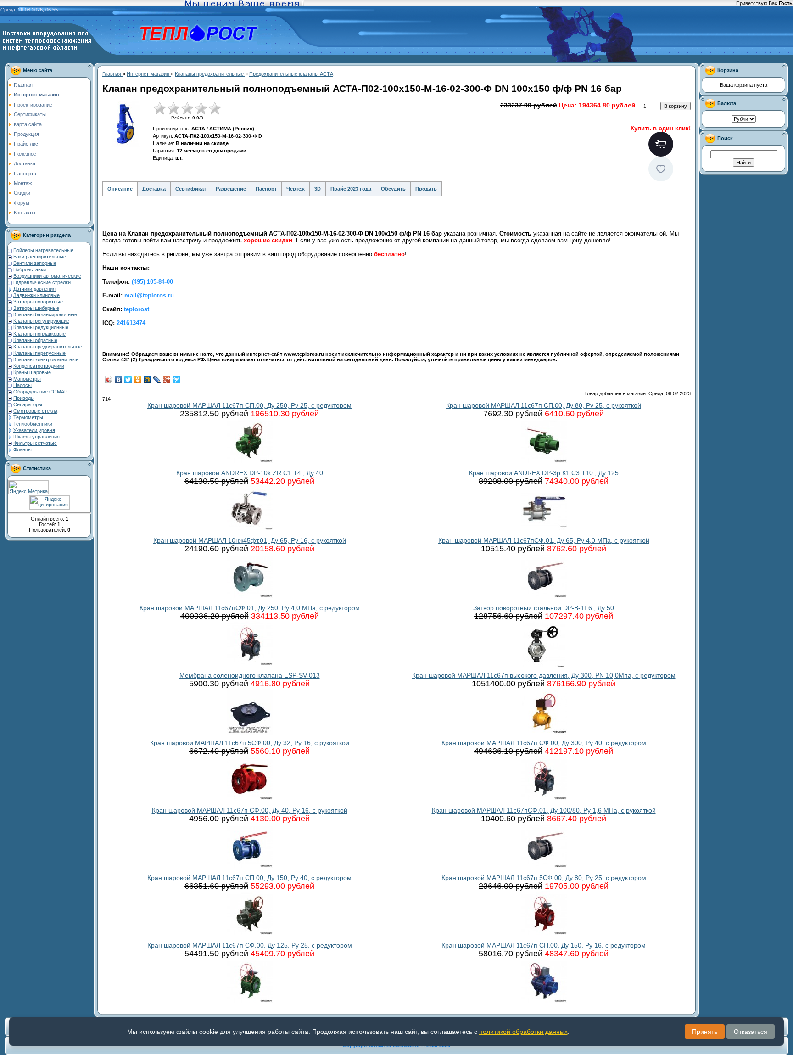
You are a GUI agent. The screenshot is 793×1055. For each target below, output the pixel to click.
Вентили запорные (34, 263)
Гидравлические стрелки (42, 282)
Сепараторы (27, 404)
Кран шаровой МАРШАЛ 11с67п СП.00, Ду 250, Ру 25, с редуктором (249, 405)
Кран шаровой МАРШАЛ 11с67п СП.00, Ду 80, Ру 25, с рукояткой (543, 405)
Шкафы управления (36, 436)
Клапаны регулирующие (41, 321)
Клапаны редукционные (40, 327)
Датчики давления (34, 289)
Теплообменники (32, 423)
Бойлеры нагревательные (43, 250)
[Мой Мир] (147, 380)
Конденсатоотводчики (38, 366)
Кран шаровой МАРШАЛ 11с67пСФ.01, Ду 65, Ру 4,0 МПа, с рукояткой (543, 540)
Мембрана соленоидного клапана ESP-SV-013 (249, 675)
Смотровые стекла (35, 411)
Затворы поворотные (38, 301)
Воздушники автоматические (47, 276)
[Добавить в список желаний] (660, 169)
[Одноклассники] (138, 380)
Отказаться (750, 1031)
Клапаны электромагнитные (45, 359)
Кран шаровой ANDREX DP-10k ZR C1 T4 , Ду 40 (249, 473)
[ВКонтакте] (118, 380)
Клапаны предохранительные (47, 346)
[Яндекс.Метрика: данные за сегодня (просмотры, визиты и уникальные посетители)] (28, 487)
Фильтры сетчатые (35, 443)
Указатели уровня (34, 430)
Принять (704, 1031)
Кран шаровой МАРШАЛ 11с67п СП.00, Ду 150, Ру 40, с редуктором (249, 877)
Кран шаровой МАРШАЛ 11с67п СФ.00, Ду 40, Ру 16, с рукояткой (249, 810)
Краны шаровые (32, 372)
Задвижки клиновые (36, 295)
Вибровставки (29, 269)
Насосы (22, 385)
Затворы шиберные (36, 308)
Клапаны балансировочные (45, 314)
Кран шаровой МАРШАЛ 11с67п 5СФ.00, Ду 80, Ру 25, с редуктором (543, 877)
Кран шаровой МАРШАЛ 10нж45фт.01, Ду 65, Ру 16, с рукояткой (249, 540)
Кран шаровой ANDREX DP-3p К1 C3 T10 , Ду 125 (544, 473)
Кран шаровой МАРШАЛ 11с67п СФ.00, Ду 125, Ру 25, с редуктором (249, 945)
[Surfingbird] (176, 380)
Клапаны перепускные (39, 353)
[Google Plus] (167, 380)
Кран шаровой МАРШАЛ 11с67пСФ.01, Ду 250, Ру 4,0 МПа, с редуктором (250, 608)
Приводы (23, 398)
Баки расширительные (39, 256)
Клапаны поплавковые (39, 334)
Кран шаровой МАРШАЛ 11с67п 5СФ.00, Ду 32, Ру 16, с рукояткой (249, 742)
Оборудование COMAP (40, 391)
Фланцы (22, 449)
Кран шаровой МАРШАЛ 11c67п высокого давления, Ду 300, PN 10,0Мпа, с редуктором (544, 675)
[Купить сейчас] (660, 144)
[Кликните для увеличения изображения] (125, 124)
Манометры (27, 379)
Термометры (28, 417)
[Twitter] (128, 380)
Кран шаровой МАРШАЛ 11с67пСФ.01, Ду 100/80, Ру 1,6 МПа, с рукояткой (544, 810)
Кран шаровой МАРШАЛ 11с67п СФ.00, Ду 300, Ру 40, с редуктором (543, 742)
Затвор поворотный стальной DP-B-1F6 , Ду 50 (543, 608)
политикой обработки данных (523, 1031)
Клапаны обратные (35, 340)
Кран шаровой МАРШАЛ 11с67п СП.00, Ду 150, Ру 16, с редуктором (543, 945)
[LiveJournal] (157, 380)
